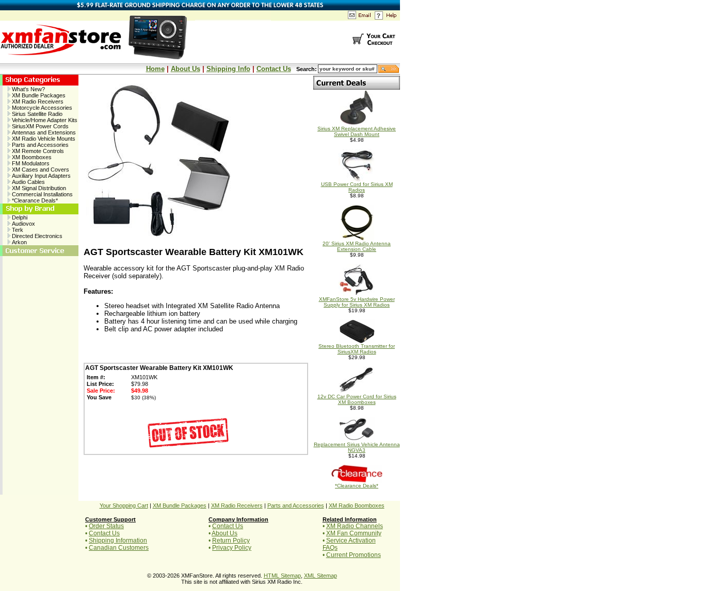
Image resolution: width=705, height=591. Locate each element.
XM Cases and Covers (39, 169)
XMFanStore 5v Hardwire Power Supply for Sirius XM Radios (357, 302)
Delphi (18, 217)
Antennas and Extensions (43, 132)
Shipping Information (118, 540)
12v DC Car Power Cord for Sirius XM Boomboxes (356, 399)
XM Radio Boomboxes (356, 505)
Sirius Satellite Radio (36, 114)
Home (155, 69)
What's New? (27, 89)
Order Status (106, 526)
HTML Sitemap (282, 575)
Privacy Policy (231, 547)
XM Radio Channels (354, 526)
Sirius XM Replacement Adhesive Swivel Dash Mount (356, 131)
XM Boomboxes (31, 157)
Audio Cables (27, 182)
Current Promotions (353, 555)
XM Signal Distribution (38, 188)
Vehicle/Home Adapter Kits (43, 120)
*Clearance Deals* (34, 200)
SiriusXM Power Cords (39, 126)
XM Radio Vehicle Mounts (42, 139)
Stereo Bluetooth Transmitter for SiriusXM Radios (356, 348)
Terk (16, 230)
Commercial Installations (41, 194)
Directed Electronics (36, 236)
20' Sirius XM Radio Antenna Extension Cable (357, 246)
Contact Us (274, 69)
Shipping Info (228, 69)
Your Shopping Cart (124, 505)
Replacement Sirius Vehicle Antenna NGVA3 (357, 447)
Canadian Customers (119, 547)
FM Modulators (30, 163)
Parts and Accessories (39, 145)
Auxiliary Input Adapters (40, 176)
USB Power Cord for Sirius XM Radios (357, 187)
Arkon (18, 242)
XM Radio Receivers (36, 101)
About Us (185, 69)
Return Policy (231, 540)
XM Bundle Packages (38, 95)
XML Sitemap (320, 575)
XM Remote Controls (37, 151)
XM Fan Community (353, 533)
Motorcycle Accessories (41, 108)
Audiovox (22, 224)
